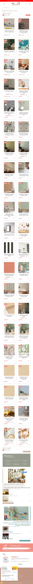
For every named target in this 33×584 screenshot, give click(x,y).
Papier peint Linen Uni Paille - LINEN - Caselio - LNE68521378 (9, 316)
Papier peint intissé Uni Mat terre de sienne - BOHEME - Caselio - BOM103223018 (9, 275)
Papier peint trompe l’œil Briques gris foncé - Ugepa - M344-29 (9, 113)
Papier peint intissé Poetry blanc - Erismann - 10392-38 (9, 235)
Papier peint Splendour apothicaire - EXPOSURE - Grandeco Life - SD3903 (23, 134)
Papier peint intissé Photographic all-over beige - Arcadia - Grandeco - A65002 (9, 215)
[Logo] (16, 4)
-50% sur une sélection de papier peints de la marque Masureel (16, 0)
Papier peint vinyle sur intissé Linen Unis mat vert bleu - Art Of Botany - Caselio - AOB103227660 (24, 336)
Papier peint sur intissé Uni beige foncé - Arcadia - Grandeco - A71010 (9, 195)
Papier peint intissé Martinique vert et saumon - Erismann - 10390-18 (24, 275)
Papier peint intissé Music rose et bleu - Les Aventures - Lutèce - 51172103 (9, 72)
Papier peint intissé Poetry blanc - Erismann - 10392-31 (24, 254)
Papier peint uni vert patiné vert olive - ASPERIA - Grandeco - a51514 (9, 154)
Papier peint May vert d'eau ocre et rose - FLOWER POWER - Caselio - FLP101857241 (9, 419)
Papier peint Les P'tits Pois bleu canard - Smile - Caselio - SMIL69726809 (24, 52)
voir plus (13, 559)
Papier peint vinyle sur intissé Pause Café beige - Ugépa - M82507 (23, 235)
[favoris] (26, 3)
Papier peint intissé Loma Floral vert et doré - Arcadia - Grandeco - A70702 (24, 215)
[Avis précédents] (10, 559)
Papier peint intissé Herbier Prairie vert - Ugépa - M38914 (9, 51)
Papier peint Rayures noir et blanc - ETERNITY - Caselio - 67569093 (9, 255)
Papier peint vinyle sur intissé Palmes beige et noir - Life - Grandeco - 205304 (24, 175)
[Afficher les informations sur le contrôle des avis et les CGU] (8, 560)
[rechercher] (4, 7)
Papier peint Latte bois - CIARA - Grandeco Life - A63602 (23, 316)
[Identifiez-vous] (27, 3)
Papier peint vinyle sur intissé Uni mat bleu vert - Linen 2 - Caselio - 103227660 (9, 336)
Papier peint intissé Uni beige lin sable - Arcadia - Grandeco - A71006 (9, 175)
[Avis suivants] (29, 559)
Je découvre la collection (24, 540)
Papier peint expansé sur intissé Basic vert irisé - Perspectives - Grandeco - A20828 (23, 113)
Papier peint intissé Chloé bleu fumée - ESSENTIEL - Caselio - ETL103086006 (9, 440)
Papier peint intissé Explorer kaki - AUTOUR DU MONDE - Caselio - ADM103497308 (9, 357)
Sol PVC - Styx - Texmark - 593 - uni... (14, 526)
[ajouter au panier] (13, 35)
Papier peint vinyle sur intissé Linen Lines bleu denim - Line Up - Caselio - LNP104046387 (23, 419)
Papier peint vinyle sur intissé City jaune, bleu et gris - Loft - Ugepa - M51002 (9, 31)
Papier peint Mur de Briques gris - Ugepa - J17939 (9, 91)
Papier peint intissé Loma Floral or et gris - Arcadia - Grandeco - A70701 (9, 296)
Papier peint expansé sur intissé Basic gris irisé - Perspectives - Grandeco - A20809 (23, 91)
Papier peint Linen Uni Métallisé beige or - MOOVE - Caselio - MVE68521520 (9, 378)
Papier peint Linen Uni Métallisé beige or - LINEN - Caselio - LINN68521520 (9, 398)
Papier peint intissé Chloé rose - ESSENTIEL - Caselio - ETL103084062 (23, 440)
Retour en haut (26, 451)
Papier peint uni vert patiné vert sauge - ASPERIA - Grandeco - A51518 (24, 154)
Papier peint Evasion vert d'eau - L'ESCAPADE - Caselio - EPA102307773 (24, 357)
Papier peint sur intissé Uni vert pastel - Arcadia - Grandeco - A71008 (24, 195)
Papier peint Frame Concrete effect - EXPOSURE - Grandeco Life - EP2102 (9, 134)
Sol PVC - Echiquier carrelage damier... (15, 533)
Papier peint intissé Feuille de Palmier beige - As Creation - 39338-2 (24, 296)
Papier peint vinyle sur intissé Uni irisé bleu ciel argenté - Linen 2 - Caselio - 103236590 (24, 398)
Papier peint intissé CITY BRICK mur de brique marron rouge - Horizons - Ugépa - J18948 (24, 31)
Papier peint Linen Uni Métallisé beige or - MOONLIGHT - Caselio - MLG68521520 (24, 378)
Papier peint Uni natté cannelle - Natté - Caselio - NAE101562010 (24, 72)
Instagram (17, 579)
